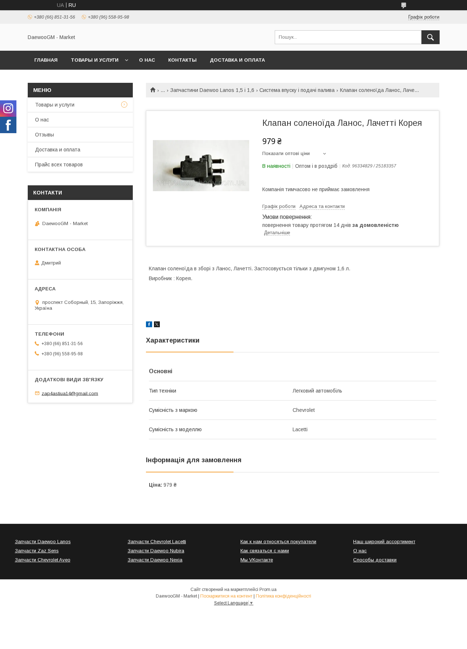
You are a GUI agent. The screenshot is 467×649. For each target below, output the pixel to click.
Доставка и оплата (237, 60)
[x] (157, 325)
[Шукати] (430, 37)
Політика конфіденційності (283, 596)
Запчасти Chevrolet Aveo (42, 560)
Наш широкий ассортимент (384, 541)
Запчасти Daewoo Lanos (43, 541)
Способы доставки (375, 560)
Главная (46, 60)
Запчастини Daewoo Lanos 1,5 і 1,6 (212, 90)
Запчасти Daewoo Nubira (156, 550)
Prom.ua (268, 589)
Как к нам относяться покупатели (278, 541)
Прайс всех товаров (59, 164)
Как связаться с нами (264, 550)
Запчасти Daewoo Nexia (155, 560)
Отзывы (44, 135)
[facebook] (149, 325)
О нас (147, 60)
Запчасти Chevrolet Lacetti (157, 541)
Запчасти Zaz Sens (37, 550)
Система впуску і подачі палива (297, 90)
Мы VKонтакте (256, 560)
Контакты (182, 60)
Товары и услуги (95, 60)
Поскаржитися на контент (226, 596)
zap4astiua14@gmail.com (70, 393)
